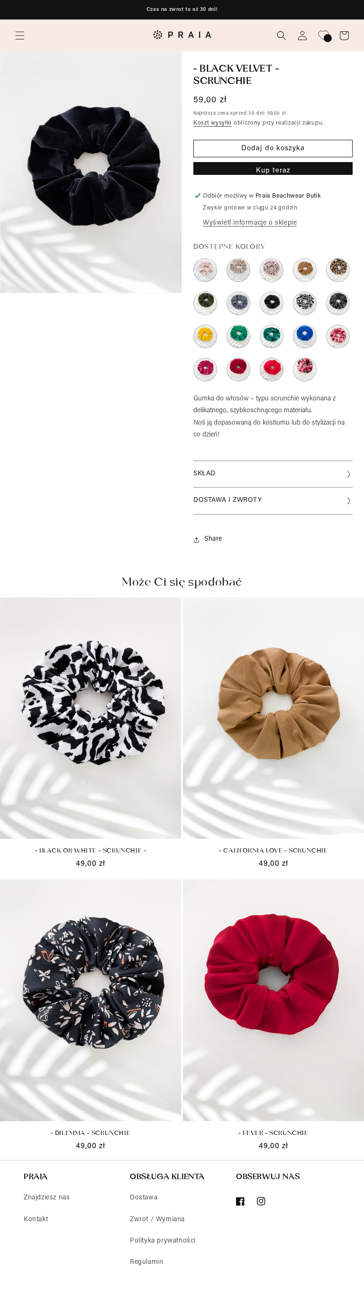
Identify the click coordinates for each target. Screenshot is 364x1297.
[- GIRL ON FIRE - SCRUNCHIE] (271, 369)
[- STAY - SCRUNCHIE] (238, 303)
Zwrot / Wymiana (157, 1219)
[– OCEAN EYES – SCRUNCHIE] (238, 336)
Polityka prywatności (163, 1241)
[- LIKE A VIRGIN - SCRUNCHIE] (205, 270)
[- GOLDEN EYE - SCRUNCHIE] (338, 270)
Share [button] (213, 539)
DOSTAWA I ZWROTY (227, 500)
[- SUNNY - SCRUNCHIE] (205, 336)
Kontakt (36, 1219)
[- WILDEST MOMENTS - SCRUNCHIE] (271, 270)
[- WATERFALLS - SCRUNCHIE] (305, 336)
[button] (19, 35)
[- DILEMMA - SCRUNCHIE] (338, 303)
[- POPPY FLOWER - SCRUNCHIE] (338, 336)
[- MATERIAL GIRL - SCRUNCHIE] (205, 369)
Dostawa (143, 1198)
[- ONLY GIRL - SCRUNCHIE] (305, 369)
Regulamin (146, 1262)
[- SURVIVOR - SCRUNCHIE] (205, 303)
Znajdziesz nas (47, 1198)
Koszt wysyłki (212, 123)
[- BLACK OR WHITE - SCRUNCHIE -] (305, 303)
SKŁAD (204, 474)
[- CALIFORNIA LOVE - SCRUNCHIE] (305, 270)
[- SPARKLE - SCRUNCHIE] (271, 336)
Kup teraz (273, 170)
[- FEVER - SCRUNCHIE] (238, 369)
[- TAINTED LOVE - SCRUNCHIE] (271, 303)
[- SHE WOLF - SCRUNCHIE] (238, 270)
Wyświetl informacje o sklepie (250, 223)
